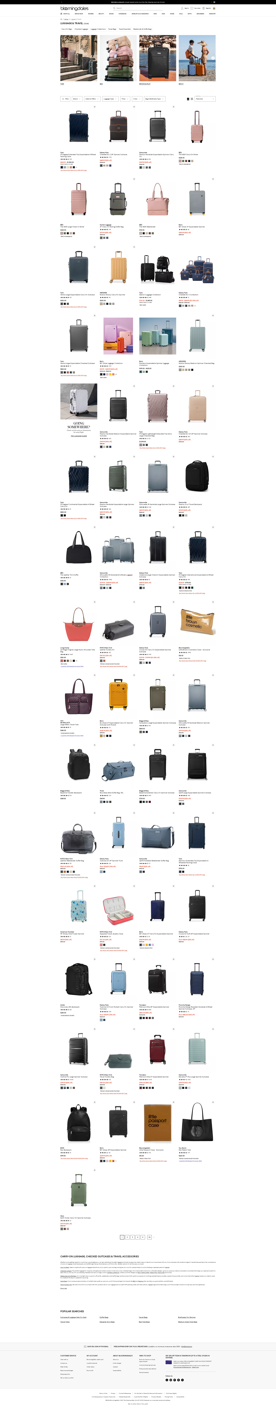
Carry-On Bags (66, 29)
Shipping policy (65, 1374)
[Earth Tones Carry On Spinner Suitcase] (78, 1191)
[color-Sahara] (113, 304)
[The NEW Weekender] (157, 199)
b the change (117, 1363)
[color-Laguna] (110, 304)
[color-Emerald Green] (68, 1088)
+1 (76, 167)
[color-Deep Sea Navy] (150, 663)
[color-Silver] (144, 588)
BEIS (101, 84)
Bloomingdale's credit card (95, 1359)
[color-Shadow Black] (141, 1018)
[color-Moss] (62, 1229)
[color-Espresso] (68, 584)
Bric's (139, 1272)
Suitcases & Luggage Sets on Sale (73, 1317)
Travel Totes (65, 1322)
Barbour (141, 1281)
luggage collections (113, 1272)
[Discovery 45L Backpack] (78, 980)
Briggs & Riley (145, 1272)
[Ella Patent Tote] (197, 1123)
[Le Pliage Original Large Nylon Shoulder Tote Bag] (78, 622)
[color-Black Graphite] (147, 445)
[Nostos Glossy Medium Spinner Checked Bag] (197, 336)
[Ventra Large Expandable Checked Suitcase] (78, 336)
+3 (116, 374)
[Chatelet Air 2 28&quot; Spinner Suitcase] (118, 127)
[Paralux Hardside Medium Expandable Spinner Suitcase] (118, 407)
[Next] (213, 58)
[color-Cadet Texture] (62, 304)
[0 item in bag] (214, 8)
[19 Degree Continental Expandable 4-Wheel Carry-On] (78, 477)
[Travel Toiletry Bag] (118, 1049)
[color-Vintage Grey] (153, 1018)
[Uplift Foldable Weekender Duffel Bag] (157, 833)
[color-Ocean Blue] (104, 374)
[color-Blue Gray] (101, 872)
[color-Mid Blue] (101, 802)
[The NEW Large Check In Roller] (78, 199)
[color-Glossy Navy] (62, 167)
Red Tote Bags (144, 1322)
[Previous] (63, 127)
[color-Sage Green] (144, 372)
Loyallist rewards (92, 1363)
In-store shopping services (147, 1365)
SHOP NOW (161, 2)
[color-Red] (101, 945)
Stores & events (144, 1372)
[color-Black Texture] (65, 304)
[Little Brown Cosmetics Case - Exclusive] (197, 622)
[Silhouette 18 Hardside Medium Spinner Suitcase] (197, 696)
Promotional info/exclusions (182, 1367)
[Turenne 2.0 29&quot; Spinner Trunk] (118, 833)
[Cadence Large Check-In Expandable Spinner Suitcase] (157, 548)
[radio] (61, 167)
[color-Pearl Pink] (107, 374)
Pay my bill (90, 1370)
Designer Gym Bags (107, 1322)
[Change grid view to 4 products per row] (188, 99)
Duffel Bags (104, 1317)
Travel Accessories (66, 1284)
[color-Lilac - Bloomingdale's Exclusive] (153, 945)
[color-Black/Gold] (74, 661)
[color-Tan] (104, 661)
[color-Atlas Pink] (180, 161)
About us (116, 1359)
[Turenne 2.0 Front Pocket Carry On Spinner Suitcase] (118, 980)
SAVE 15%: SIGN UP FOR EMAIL (98, 1346)
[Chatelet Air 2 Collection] (197, 267)
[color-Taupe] (71, 872)
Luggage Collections (98, 29)
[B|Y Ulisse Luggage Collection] (118, 336)
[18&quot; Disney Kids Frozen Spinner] (78, 906)
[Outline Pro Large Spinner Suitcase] (78, 1049)
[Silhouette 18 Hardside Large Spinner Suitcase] (157, 477)
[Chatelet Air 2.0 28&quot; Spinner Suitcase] (197, 407)
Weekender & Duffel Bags (142, 29)
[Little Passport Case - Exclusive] (157, 1123)
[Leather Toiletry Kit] (118, 622)
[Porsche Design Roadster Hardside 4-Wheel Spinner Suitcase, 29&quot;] (197, 980)
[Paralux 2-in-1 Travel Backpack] (197, 477)
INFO (155, 2)
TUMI (62, 84)
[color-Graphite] (141, 663)
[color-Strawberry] (62, 661)
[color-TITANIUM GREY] (144, 445)
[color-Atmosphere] (68, 1229)
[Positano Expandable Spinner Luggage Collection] (157, 336)
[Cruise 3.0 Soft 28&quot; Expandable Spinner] (197, 906)
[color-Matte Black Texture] (65, 515)
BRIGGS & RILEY (145, 84)
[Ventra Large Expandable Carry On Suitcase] (78, 267)
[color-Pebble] (104, 304)
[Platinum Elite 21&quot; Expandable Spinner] (157, 1049)
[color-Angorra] (183, 306)
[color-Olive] (147, 167)
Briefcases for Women (187, 1317)
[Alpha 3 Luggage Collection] (157, 267)
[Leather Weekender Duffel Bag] (78, 833)
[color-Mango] (110, 374)
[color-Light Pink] (107, 165)
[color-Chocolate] (101, 165)
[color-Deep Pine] (192, 588)
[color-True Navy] (144, 1018)
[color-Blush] (141, 445)
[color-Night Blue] (104, 872)
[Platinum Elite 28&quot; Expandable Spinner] (157, 980)
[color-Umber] (65, 1229)
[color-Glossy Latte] (144, 663)
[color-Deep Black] (141, 588)
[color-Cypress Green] (101, 238)
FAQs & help (64, 1367)
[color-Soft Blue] (189, 1088)
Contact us (63, 1363)
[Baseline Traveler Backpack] (78, 765)
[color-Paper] (71, 661)
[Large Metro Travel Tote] (78, 696)
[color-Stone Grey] (144, 167)
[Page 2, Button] (154, 1237)
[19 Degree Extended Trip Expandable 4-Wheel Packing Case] (78, 127)
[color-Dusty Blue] (65, 584)
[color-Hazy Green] (107, 802)
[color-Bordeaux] (147, 1018)
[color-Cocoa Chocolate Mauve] (74, 1088)
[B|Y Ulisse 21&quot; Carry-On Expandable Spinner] (157, 906)
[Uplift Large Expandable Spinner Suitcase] (197, 765)
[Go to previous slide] (61, 2)
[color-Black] (141, 167)
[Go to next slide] (211, 2)
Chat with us (64, 1359)
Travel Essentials (125, 29)
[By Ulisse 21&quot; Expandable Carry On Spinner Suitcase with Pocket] (118, 696)
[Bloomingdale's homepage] (61, 19)
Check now (195, 1367)
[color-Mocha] (65, 661)
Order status (90, 1367)
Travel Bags (112, 29)
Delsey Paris (153, 1272)
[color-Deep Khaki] (110, 802)
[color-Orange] (113, 374)
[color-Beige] (192, 161)
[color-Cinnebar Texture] (68, 372)
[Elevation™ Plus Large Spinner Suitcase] (197, 1049)
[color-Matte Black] (189, 588)
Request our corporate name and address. (157, 1400)
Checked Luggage (81, 29)
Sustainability (117, 1370)
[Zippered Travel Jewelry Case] (118, 906)
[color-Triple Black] (183, 1088)
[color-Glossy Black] (74, 167)
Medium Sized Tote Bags (187, 1322)
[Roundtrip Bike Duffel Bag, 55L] (118, 765)
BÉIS (134, 1281)
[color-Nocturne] (107, 304)
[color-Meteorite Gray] (104, 238)
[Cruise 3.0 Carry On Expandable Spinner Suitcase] (157, 622)
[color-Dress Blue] (107, 238)
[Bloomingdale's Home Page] (74, 9)
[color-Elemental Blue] (183, 804)
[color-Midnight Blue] (65, 1088)
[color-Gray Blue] (150, 945)
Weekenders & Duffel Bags (68, 1276)
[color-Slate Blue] (141, 515)
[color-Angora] (104, 165)
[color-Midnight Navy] (150, 167)
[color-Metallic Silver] (147, 515)
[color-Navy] (180, 306)
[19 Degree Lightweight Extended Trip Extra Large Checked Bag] (157, 407)
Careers (115, 1367)
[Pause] (214, 2)
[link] (78, 161)
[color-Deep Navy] (144, 515)
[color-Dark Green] (74, 872)
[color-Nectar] (101, 304)
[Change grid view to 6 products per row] (192, 99)
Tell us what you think (66, 1378)
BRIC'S (181, 84)
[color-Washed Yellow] (68, 167)
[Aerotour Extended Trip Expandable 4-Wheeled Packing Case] (197, 833)
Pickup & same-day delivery (147, 1369)
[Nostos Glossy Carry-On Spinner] (118, 267)
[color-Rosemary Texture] (74, 372)
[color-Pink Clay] (71, 167)
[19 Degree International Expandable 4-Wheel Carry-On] (197, 548)
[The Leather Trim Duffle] (78, 548)
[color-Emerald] (147, 372)
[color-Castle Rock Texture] (68, 304)
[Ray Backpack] (78, 1123)
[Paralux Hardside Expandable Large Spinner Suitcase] (118, 477)
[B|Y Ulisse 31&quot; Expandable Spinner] (197, 199)
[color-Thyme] (65, 167)
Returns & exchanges (66, 1370)
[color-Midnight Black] (62, 1088)
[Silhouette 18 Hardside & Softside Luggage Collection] (118, 548)
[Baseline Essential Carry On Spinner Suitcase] (157, 765)
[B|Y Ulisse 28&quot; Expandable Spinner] (118, 1123)
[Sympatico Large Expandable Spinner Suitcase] (157, 696)
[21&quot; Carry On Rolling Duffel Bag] (118, 199)
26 (150, 1237)
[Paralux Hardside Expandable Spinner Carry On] (157, 127)
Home (66, 19)
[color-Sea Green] (141, 372)
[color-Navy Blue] (110, 165)
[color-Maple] (186, 161)
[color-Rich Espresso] (150, 1018)
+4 (194, 306)
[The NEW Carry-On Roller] (197, 127)
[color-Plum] (150, 802)
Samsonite (161, 1272)
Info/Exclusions (186, 1346)
